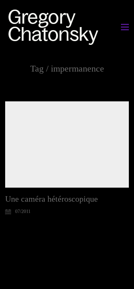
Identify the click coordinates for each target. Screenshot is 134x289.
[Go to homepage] (55, 27)
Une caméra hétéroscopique (51, 198)
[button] (125, 27)
